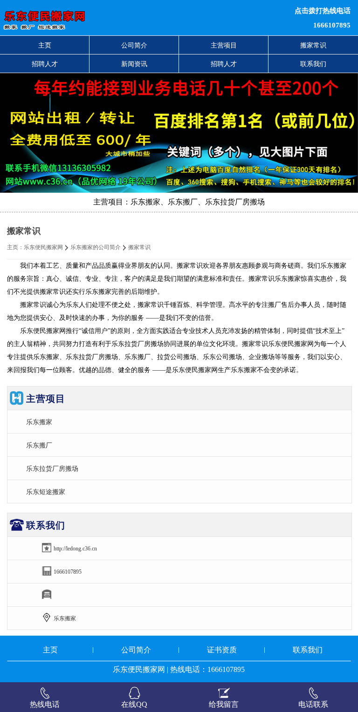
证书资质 (222, 650)
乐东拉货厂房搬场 (52, 468)
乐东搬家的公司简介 (95, 247)
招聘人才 (45, 64)
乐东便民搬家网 (43, 247)
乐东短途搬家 (45, 491)
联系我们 (313, 64)
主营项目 (224, 45)
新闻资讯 (134, 64)
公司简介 (134, 45)
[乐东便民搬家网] (109, 18)
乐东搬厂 (39, 445)
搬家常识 (313, 45)
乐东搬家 (39, 422)
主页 (44, 45)
